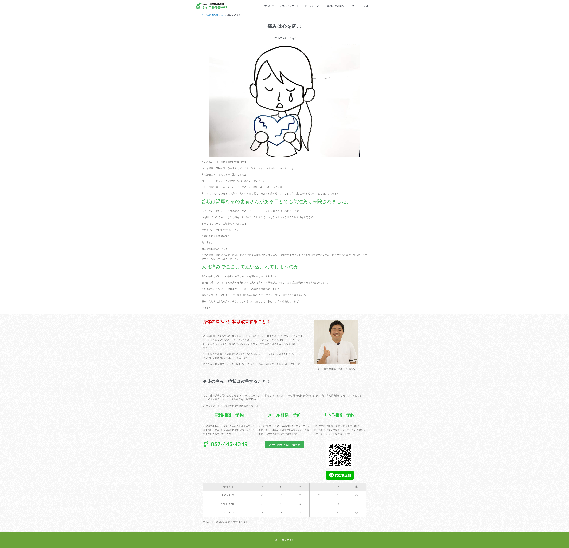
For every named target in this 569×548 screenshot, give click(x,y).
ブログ (223, 15)
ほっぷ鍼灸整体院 (210, 15)
